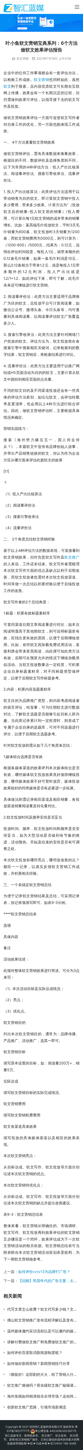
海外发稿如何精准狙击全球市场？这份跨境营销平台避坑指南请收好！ (43, 1396)
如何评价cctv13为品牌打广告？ (44, 1271)
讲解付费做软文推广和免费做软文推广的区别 (43, 1342)
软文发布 (60, 1435)
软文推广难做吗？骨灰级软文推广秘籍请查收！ (43, 1385)
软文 (7, 86)
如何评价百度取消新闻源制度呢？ (34, 1352)
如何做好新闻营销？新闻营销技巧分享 (38, 1363)
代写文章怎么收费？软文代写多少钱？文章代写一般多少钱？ (43, 1309)
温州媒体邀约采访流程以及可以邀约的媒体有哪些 (43, 1331)
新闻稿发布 (31, 1435)
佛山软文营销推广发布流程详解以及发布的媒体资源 (43, 1320)
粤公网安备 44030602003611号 (56, 1431)
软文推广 (72, 557)
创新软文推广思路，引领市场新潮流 (36, 1407)
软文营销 (23, 58)
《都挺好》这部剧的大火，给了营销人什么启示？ (43, 1374)
